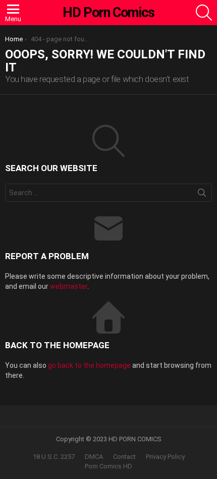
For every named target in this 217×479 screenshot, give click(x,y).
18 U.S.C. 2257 (54, 456)
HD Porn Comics (108, 13)
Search (202, 195)
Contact (124, 456)
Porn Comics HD (108, 466)
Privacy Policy (165, 456)
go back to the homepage (89, 365)
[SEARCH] (204, 12)
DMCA (94, 456)
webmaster (68, 286)
